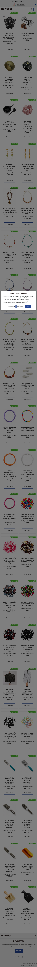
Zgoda (28, 306)
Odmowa (20, 306)
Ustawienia (11, 306)
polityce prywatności (21, 302)
